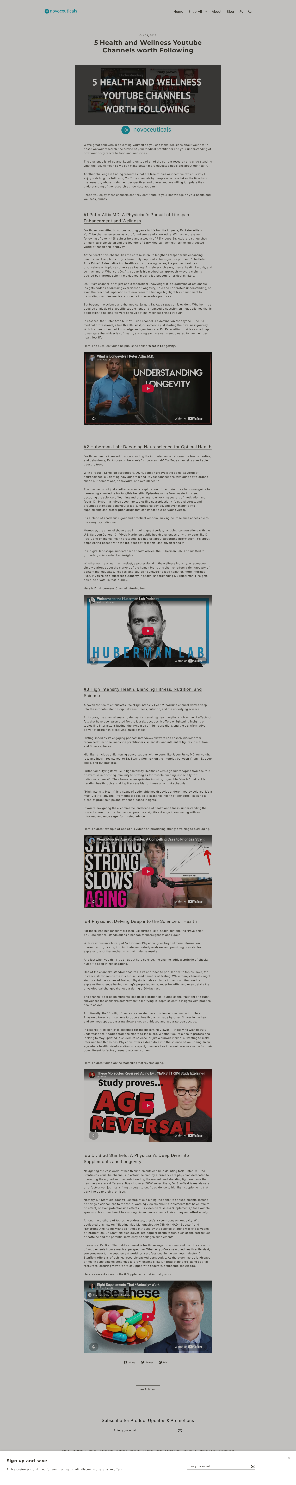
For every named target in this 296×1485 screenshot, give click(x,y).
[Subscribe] (252, 1466)
